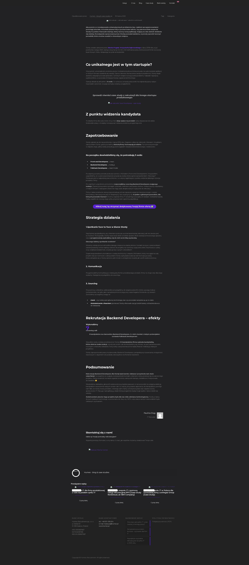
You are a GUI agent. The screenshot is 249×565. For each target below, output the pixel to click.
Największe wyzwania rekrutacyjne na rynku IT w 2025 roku (135, 541)
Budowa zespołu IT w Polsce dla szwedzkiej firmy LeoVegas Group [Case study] (158, 492)
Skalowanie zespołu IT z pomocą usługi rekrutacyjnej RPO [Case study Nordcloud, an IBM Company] (124, 492)
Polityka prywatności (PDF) (162, 521)
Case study (149, 3)
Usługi (124, 3)
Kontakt (172, 3)
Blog (140, 3)
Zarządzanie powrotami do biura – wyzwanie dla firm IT (137, 531)
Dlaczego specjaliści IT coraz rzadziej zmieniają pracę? (137, 523)
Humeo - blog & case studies (100, 16)
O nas (133, 3)
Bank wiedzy (161, 3)
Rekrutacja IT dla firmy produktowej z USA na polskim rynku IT (88, 491)
